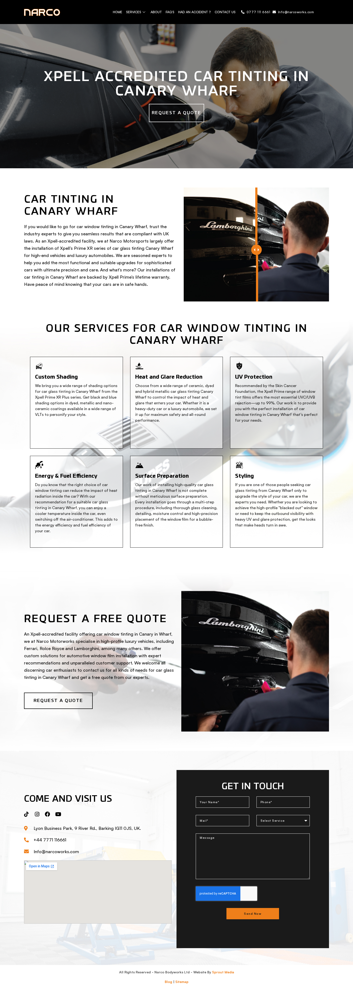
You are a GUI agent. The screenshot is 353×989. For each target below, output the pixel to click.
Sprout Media (223, 972)
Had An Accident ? (194, 12)
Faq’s (170, 12)
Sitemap (182, 982)
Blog (168, 982)
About (156, 12)
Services (133, 12)
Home (117, 12)
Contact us (225, 12)
